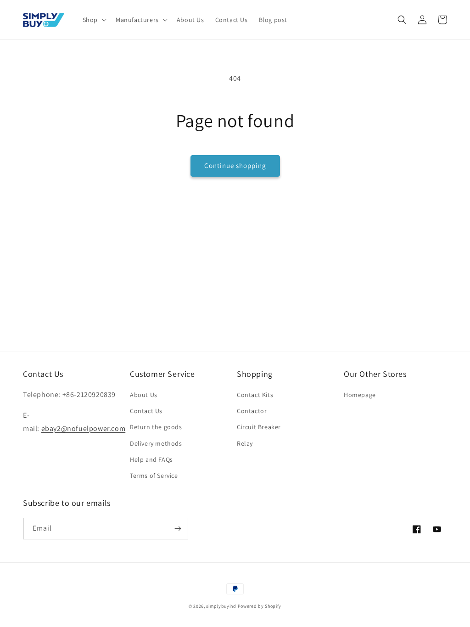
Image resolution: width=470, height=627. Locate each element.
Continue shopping (235, 165)
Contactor (252, 411)
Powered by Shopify (260, 606)
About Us (143, 395)
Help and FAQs (151, 459)
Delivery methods (156, 443)
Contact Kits (255, 395)
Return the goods (156, 427)
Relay (245, 443)
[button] (93, 19)
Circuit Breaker (259, 427)
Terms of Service (154, 475)
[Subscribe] (178, 528)
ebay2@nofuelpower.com (83, 428)
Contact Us (146, 411)
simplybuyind (221, 606)
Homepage (360, 395)
